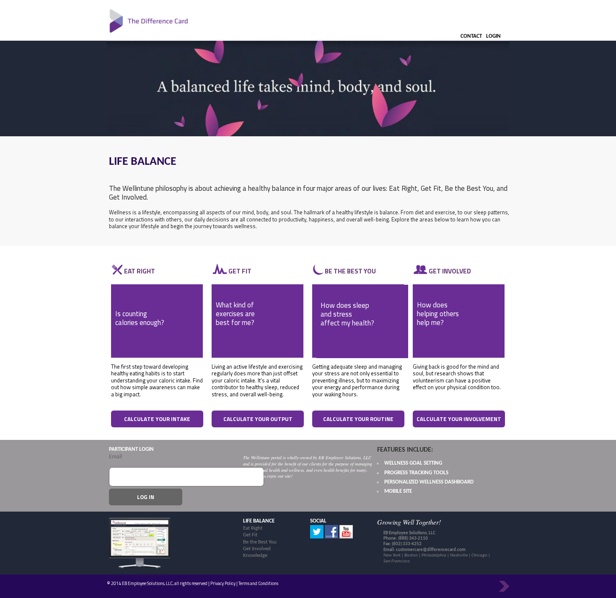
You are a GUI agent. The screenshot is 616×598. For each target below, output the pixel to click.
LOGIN (493, 36)
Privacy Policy (223, 583)
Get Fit (250, 535)
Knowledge (255, 555)
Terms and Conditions (258, 583)
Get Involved (257, 548)
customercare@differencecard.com (431, 550)
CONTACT (471, 36)
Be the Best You (260, 542)
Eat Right (252, 528)
